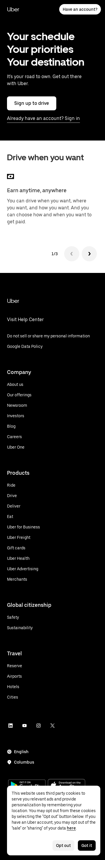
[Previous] (71, 253)
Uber (13, 9)
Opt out (63, 845)
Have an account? (80, 9)
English (21, 751)
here (71, 828)
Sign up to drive (31, 103)
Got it (86, 845)
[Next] (89, 253)
